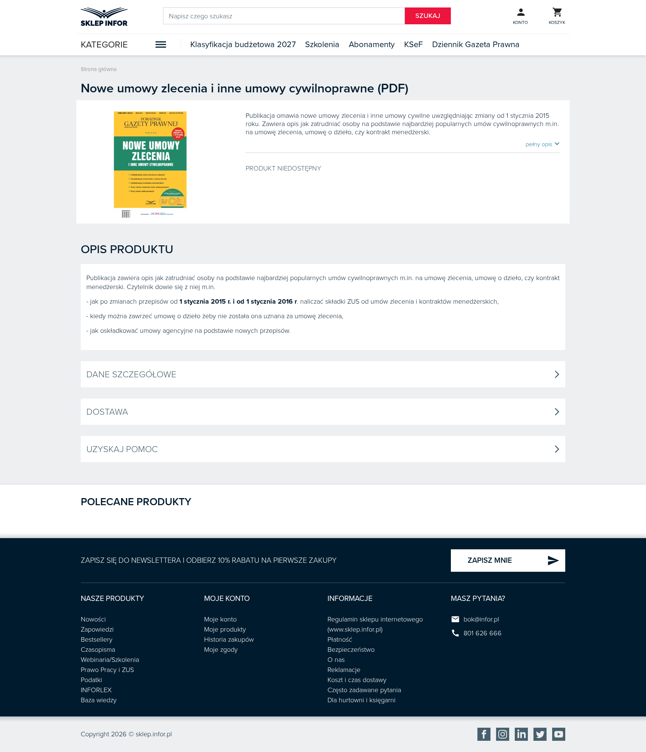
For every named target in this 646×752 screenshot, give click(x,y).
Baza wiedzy (99, 700)
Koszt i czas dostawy (357, 680)
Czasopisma (98, 649)
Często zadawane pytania (364, 690)
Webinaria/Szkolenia (110, 660)
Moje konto (220, 619)
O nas (336, 660)
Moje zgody (221, 649)
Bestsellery (97, 639)
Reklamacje (343, 670)
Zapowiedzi (97, 629)
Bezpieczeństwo (351, 649)
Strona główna (99, 69)
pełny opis (543, 144)
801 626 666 (483, 633)
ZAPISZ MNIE (514, 560)
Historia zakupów (229, 639)
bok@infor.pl (481, 619)
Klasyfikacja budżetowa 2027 (243, 44)
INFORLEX (96, 690)
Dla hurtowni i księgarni (361, 700)
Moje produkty (225, 629)
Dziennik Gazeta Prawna (476, 44)
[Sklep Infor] (104, 16)
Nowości (93, 619)
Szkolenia (322, 44)
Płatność (339, 639)
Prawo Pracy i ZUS (107, 670)
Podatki (91, 680)
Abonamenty (372, 44)
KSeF (413, 44)
